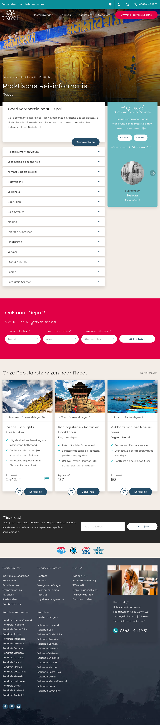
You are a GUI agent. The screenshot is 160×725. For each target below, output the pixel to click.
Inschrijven (142, 526)
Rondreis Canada (12, 648)
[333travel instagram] (12, 706)
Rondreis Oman (11, 685)
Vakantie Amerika (48, 639)
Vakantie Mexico (47, 667)
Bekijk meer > (149, 372)
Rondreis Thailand (13, 624)
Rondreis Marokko (13, 676)
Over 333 (102, 14)
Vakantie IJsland (47, 662)
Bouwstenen (10, 580)
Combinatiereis (11, 604)
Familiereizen (10, 585)
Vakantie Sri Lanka (49, 657)
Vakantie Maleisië (48, 648)
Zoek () (137, 338)
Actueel (42, 580)
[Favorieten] (110, 4)
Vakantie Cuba (46, 685)
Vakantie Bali (45, 629)
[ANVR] (62, 549)
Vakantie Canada (48, 643)
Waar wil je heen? (20, 331)
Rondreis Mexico (12, 666)
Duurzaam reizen (82, 599)
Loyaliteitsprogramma (51, 599)
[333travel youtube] (18, 706)
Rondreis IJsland (12, 662)
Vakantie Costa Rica (49, 671)
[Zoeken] (127, 4)
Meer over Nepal (85, 141)
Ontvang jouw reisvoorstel (136, 14)
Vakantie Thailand (48, 624)
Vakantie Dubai (47, 676)
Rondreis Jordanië (13, 690)
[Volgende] (153, 173)
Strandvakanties (12, 589)
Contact (124, 137)
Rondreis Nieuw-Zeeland (17, 619)
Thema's (65, 14)
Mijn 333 (42, 594)
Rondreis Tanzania (13, 657)
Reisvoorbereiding (48, 589)
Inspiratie (84, 14)
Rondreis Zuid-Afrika (14, 629)
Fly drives (8, 594)
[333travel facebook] (5, 706)
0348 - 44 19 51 (141, 147)
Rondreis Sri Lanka (13, 680)
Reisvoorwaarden (82, 594)
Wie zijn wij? (80, 575)
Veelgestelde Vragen (50, 585)
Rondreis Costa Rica (14, 671)
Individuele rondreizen (15, 575)
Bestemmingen (43, 14)
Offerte (140, 137)
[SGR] (86, 549)
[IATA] (98, 549)
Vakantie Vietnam (48, 653)
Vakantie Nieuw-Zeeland (52, 681)
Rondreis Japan (11, 634)
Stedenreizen (10, 599)
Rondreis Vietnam (13, 652)
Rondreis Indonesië (13, 638)
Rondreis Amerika (13, 643)
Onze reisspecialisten (85, 589)
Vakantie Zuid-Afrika (50, 634)
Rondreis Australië (13, 695)
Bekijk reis (35, 491)
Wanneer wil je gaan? (98, 331)
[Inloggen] (119, 4)
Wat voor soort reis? (59, 331)
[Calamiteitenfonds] (74, 549)
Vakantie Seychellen (49, 690)
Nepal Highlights (20, 427)
